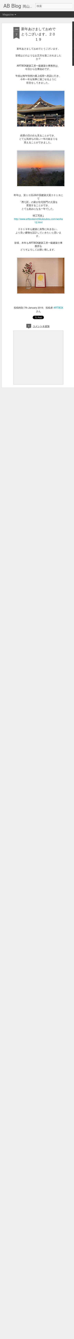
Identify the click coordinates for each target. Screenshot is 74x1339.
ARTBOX (58, 307)
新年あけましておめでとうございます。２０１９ (38, 34)
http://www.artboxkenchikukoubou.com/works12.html (38, 220)
